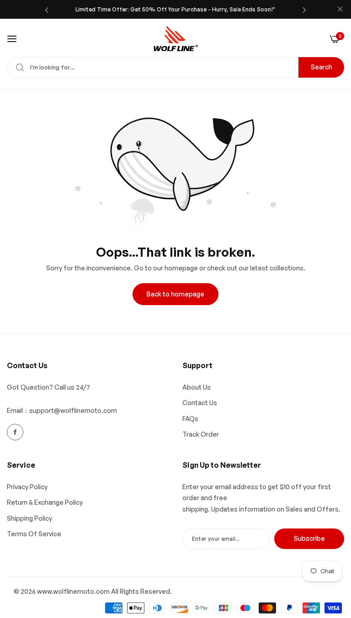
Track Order (200, 434)
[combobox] (175, 67)
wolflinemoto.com (81, 591)
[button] (46, 9)
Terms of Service (34, 534)
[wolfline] (175, 39)
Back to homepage (175, 294)
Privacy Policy (27, 487)
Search (321, 67)
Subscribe (309, 538)
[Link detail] (15, 432)
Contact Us (199, 403)
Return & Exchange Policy (45, 502)
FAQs (190, 419)
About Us (196, 387)
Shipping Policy (29, 518)
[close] (340, 9)
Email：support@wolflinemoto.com (62, 410)
